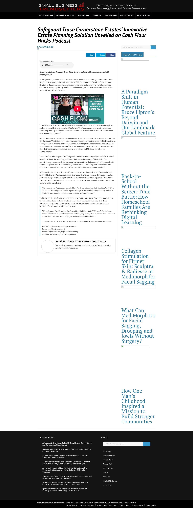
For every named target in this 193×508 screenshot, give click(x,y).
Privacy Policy (108, 460)
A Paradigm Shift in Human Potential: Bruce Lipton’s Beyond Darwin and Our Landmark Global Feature (138, 112)
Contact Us (107, 485)
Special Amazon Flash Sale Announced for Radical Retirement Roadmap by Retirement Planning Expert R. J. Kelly (64, 490)
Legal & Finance (83, 15)
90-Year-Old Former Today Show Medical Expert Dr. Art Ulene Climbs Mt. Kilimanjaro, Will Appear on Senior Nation (65, 483)
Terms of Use (108, 468)
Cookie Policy (108, 464)
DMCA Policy (123, 503)
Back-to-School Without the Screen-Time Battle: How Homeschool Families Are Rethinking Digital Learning (135, 199)
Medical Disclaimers (100, 503)
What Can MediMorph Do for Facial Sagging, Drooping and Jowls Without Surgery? (138, 325)
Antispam (106, 477)
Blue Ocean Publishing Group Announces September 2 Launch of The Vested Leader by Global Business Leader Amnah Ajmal (66, 463)
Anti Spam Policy (113, 503)
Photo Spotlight (143, 15)
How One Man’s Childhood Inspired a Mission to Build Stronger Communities (138, 406)
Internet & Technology (65, 15)
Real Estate (97, 15)
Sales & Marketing (46, 15)
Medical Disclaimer (110, 481)
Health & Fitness (111, 15)
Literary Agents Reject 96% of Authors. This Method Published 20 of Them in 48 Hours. (66, 450)
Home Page (107, 451)
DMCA (105, 472)
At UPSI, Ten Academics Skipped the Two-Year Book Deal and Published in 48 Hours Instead (64, 456)
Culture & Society (127, 15)
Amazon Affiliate (109, 456)
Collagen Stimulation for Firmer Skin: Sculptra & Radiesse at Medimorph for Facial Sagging (138, 266)
